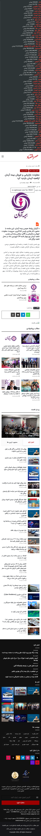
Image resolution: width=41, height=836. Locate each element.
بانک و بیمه (24, 171)
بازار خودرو (26, 734)
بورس (26, 737)
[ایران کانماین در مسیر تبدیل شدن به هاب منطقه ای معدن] (33, 631)
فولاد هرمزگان (35, 744)
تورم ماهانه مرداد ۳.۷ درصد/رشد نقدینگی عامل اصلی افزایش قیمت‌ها (14, 540)
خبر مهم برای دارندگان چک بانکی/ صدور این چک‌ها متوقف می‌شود (14, 548)
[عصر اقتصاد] (32, 156)
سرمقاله (36, 741)
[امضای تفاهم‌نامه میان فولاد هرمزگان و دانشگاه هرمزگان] (33, 605)
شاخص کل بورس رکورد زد (18, 611)
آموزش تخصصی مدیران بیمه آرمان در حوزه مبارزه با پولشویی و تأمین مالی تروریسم (30, 349)
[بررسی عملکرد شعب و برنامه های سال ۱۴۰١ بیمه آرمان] (33, 288)
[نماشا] (37, 762)
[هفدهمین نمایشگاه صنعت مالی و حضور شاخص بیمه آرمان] (11, 363)
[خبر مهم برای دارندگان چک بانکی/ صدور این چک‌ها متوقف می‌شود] (33, 549)
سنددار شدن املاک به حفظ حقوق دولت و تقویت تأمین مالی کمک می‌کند (14, 577)
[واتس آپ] (28, 315)
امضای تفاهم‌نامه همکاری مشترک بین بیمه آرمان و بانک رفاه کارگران (30, 372)
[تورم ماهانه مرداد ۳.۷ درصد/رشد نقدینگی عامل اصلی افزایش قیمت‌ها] (33, 541)
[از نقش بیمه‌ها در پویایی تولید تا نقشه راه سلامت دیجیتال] (11, 385)
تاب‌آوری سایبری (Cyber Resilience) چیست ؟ (15, 595)
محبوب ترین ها (12, 442)
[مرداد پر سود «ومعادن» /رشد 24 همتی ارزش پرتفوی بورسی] (33, 588)
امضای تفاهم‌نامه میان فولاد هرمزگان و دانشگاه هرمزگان (15, 603)
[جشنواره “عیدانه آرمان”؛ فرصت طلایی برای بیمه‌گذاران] (33, 298)
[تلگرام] (23, 315)
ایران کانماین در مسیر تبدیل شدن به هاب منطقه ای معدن (14, 629)
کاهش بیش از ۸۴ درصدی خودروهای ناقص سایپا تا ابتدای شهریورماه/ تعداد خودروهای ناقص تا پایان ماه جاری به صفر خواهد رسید (14, 567)
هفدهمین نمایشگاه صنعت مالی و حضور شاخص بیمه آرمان (12, 372)
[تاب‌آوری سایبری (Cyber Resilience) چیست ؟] (33, 596)
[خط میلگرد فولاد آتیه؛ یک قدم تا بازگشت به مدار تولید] (33, 485)
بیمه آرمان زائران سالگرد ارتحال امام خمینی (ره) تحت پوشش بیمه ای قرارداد (30, 395)
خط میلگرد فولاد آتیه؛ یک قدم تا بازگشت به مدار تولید (14, 484)
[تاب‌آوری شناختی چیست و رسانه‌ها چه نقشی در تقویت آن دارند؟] (33, 524)
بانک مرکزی (9, 734)
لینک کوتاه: (37, 190)
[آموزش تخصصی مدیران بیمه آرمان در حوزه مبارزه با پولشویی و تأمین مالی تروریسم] (30, 339)
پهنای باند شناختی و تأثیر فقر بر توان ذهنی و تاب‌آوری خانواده (15, 450)
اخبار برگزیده (35, 734)
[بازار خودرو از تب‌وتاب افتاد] (33, 533)
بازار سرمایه (18, 734)
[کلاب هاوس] (32, 762)
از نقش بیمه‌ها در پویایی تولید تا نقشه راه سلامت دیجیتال (11, 393)
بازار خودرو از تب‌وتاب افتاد (18, 530)
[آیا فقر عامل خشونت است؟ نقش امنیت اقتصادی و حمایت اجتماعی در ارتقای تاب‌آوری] (33, 514)
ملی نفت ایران (15, 744)
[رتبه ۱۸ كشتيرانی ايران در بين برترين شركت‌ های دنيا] (33, 461)
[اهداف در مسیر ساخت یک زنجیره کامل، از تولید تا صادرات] (33, 558)
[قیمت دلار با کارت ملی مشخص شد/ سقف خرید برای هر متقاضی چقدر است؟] (33, 622)
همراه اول (6, 744)
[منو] (3, 157)
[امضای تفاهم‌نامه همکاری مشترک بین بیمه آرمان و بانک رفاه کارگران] (30, 363)
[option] (20, 426)
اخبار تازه (31, 442)
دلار (9, 737)
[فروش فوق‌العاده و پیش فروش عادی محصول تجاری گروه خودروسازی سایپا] (33, 473)
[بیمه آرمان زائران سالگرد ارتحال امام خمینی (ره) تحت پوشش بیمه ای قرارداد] (30, 386)
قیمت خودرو (25, 744)
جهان (20, 737)
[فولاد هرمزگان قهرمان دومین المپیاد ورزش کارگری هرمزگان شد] (33, 503)
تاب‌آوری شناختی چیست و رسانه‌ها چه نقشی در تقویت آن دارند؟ (14, 522)
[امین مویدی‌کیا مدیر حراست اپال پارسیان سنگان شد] (33, 493)
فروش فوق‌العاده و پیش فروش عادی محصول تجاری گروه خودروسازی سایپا (15, 468)
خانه (36, 166)
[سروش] (13, 758)
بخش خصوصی (34, 737)
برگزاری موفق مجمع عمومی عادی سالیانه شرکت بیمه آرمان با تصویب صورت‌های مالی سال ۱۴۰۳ (11, 349)
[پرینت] (13, 315)
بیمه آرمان (29, 308)
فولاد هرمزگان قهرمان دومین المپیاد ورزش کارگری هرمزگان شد (14, 500)
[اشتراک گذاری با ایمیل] (18, 315)
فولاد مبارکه (12, 741)
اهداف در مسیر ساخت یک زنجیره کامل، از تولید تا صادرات (14, 557)
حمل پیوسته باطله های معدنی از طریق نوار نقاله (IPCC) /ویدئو (21, 434)
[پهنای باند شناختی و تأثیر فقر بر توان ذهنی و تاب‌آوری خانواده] (33, 451)
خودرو (14, 737)
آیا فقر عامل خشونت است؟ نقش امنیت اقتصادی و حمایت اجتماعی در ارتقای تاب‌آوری (14, 513)
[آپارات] (8, 758)
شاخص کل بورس (27, 741)
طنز (19, 741)
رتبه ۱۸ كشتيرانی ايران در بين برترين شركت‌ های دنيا (15, 459)
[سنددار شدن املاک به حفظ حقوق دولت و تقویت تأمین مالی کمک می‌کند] (33, 579)
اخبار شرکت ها (30, 166)
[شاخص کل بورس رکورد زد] (33, 614)
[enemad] (26, 781)
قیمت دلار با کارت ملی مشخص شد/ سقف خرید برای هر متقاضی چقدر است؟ (14, 620)
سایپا (4, 737)
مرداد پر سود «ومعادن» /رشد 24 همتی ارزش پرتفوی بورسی (14, 586)
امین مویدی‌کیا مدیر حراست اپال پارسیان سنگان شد (14, 492)
